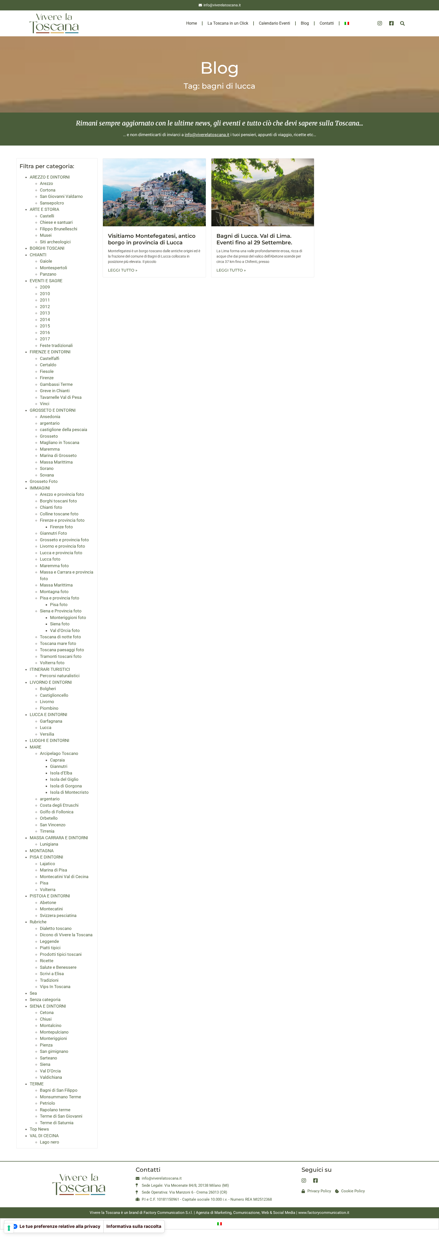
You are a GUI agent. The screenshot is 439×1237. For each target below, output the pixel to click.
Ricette (46, 960)
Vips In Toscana (55, 986)
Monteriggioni (53, 1038)
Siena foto (60, 623)
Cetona (47, 1012)
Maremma (50, 449)
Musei (46, 235)
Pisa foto (59, 604)
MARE (35, 747)
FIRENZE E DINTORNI (50, 351)
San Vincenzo (53, 824)
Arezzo (46, 183)
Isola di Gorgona (66, 785)
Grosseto (49, 436)
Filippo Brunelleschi (58, 228)
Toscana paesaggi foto (62, 649)
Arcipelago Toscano (59, 753)
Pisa (44, 882)
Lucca (45, 727)
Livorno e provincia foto (62, 546)
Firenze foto (61, 526)
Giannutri (58, 766)
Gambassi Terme (56, 384)
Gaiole (46, 261)
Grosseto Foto (44, 481)
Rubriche (38, 921)
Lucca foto (50, 559)
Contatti (327, 23)
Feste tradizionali (56, 345)
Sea (33, 993)
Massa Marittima (56, 462)
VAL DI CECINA (44, 1135)
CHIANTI (38, 254)
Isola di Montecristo (69, 792)
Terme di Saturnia (56, 1122)
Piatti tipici (50, 947)
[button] (402, 23)
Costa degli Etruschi (59, 805)
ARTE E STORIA (44, 209)
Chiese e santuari (56, 222)
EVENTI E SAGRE (46, 280)
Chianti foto (51, 507)
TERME (37, 1083)
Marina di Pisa (53, 870)
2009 (45, 287)
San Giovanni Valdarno (61, 196)
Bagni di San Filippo (58, 1090)
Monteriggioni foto (68, 617)
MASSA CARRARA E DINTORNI (59, 837)
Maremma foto (54, 565)
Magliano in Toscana (59, 442)
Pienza (46, 1045)
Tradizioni (49, 980)
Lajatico (47, 863)
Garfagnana (51, 721)
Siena (45, 1064)
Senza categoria (45, 999)
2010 (45, 293)
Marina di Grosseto (58, 455)
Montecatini (51, 908)
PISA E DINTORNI (46, 857)
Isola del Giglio (64, 779)
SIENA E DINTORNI (48, 1006)
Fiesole (47, 371)
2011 (45, 300)
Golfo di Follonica (56, 811)
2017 (45, 338)
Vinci (44, 403)
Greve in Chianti (55, 390)
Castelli (47, 215)
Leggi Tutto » (122, 270)
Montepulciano (54, 1032)
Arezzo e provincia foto (62, 494)
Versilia (47, 734)
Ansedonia (50, 416)
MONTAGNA (42, 850)
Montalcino (50, 1025)
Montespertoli (53, 267)
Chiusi (46, 1019)
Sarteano (48, 1057)
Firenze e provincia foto (62, 520)
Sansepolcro (52, 202)
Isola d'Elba (61, 772)
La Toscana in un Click (228, 23)
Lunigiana (49, 844)
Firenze (47, 377)
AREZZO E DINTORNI (50, 177)
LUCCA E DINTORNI (48, 714)
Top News (39, 1129)
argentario (50, 423)
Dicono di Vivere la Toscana (66, 934)
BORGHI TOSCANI (47, 248)
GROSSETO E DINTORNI (53, 410)
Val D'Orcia (50, 1070)
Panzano (48, 274)
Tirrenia (47, 831)
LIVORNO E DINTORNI (51, 682)
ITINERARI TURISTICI (50, 669)
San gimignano (54, 1051)
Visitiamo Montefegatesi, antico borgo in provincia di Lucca (152, 239)
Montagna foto (54, 591)
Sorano (47, 468)
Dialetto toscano (56, 928)
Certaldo (48, 364)
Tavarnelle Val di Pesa (61, 397)
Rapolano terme (55, 1109)
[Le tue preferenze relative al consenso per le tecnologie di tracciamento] (9, 1228)
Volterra (47, 889)
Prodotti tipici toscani (61, 954)
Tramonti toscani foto (61, 656)
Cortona (47, 190)
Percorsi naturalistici (60, 675)
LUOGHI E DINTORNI (49, 740)
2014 (45, 319)
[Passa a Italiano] (219, 1223)
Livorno (47, 701)
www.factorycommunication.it (323, 1212)
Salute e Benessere (58, 967)
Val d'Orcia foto (65, 630)
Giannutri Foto (53, 533)
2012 (45, 306)
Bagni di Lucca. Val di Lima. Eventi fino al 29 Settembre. (254, 239)
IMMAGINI (40, 487)
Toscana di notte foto (60, 636)
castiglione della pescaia (63, 429)
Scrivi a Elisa (52, 973)
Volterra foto (52, 662)
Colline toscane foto (59, 513)
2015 (45, 325)
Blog (305, 23)
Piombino (49, 708)
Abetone (48, 902)
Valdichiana (51, 1077)
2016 (45, 332)
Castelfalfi (49, 358)
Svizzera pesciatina (58, 915)
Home (191, 23)
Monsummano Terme (60, 1096)
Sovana (47, 475)
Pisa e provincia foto (59, 597)
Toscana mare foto (58, 643)
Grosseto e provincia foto (64, 539)
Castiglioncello (54, 695)
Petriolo (47, 1103)
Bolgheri (48, 688)
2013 (45, 312)
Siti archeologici (55, 241)
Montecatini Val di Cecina (64, 876)
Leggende (49, 941)
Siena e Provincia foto (61, 610)
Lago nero (49, 1142)
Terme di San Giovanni (61, 1116)
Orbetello (49, 818)
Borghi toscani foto (58, 500)
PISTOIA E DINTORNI (50, 895)
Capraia (57, 760)
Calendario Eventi (274, 23)
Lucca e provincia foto (61, 552)
